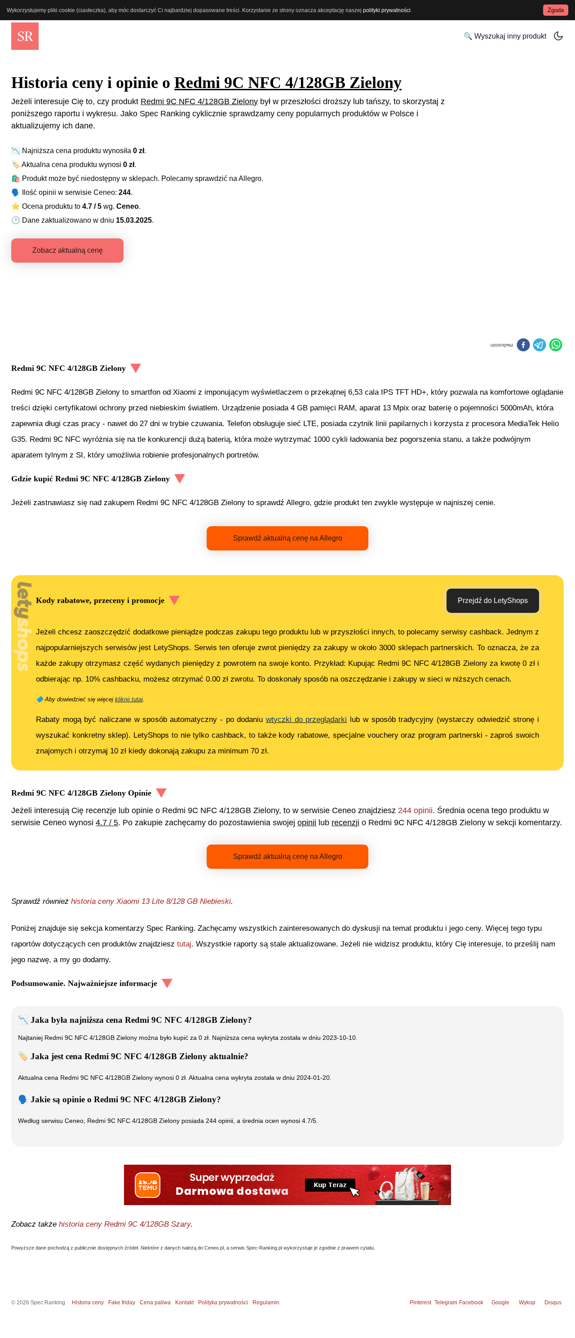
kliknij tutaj (129, 699)
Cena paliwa (155, 1302)
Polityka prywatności (223, 1302)
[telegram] (539, 345)
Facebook (472, 1302)
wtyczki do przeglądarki (306, 719)
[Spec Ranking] (25, 36)
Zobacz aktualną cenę (67, 250)
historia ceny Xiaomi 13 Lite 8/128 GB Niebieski (151, 901)
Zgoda (556, 10)
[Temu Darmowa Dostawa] (287, 1185)
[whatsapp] (555, 345)
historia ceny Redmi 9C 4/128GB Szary (124, 1224)
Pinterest (420, 1302)
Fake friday (121, 1302)
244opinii (415, 810)
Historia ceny (88, 1302)
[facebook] (523, 345)
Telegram (446, 1302)
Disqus (553, 1302)
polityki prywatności (387, 10)
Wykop (527, 1302)
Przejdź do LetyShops (493, 600)
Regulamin (265, 1302)
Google (500, 1302)
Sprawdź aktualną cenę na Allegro (287, 538)
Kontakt (184, 1302)
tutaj (184, 944)
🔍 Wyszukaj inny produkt (505, 36)
